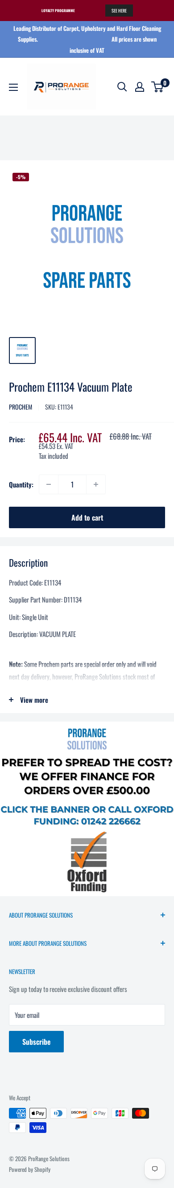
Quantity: (21, 484)
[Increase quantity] (96, 484)
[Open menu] (13, 87)
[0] (157, 86)
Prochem (20, 406)
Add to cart (87, 517)
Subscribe (36, 1041)
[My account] (139, 87)
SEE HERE (119, 10)
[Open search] (122, 87)
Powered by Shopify (29, 1169)
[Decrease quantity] (48, 484)
